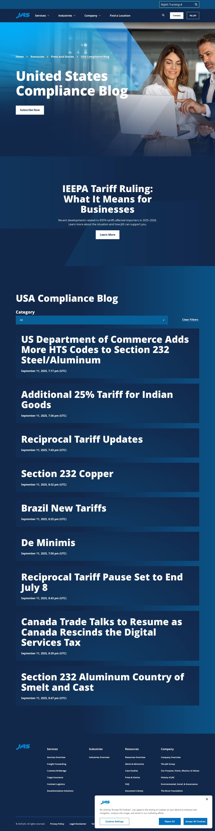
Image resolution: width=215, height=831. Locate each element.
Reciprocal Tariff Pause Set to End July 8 (102, 582)
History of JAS (167, 777)
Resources (37, 56)
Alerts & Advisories (134, 764)
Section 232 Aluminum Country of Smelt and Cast (102, 682)
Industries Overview (99, 757)
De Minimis (48, 542)
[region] (153, 811)
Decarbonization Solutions (60, 790)
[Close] (207, 799)
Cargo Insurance (55, 777)
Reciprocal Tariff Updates (82, 439)
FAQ (127, 784)
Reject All (170, 821)
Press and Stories (62, 56)
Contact (177, 15)
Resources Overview (135, 757)
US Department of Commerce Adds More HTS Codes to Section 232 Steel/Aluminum (105, 349)
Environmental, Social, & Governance (179, 784)
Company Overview (171, 757)
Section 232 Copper (67, 473)
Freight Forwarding (56, 764)
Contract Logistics (56, 784)
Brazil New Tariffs (63, 508)
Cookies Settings (114, 821)
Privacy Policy (57, 823)
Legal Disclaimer (78, 823)
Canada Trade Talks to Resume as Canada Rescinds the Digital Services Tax (101, 632)
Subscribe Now (30, 110)
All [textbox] (21, 320)
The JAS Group (168, 764)
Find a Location (120, 15)
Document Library (134, 790)
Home (20, 56)
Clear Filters (190, 319)
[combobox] (92, 320)
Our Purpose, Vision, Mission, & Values (180, 770)
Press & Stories (132, 777)
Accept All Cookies (195, 821)
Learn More (107, 234)
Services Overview (56, 757)
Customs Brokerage (56, 770)
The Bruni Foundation (172, 790)
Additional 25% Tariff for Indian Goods (97, 399)
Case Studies (131, 770)
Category (25, 312)
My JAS (193, 15)
